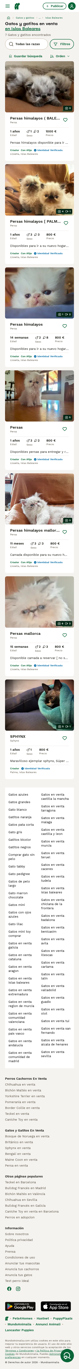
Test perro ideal (17, 1281)
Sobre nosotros (17, 1234)
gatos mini (16, 905)
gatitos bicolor (19, 840)
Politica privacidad (19, 1240)
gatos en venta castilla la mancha (55, 797)
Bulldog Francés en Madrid (25, 1188)
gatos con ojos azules (19, 914)
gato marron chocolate (18, 895)
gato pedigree (19, 874)
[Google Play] (20, 1306)
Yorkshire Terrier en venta (25, 1096)
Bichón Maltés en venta (23, 1090)
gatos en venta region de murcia (21, 1004)
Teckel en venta (17, 1114)
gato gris (15, 832)
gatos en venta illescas (52, 953)
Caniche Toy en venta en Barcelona (32, 1211)
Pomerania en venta (20, 1102)
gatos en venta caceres (52, 867)
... (40, 17)
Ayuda (9, 1246)
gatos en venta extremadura (20, 992)
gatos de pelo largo (19, 884)
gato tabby (16, 866)
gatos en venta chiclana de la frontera (52, 904)
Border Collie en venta (22, 1108)
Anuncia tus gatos (18, 1275)
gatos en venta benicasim (52, 929)
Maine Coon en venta (21, 1160)
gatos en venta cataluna (20, 957)
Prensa (10, 1251)
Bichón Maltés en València (25, 1194)
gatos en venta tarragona (52, 808)
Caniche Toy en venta (21, 1119)
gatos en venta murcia (52, 843)
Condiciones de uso (20, 1257)
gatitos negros (19, 847)
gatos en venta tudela (52, 879)
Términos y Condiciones (19, 1350)
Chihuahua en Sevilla (21, 1200)
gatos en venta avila (52, 941)
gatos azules (18, 794)
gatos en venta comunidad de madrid (20, 1057)
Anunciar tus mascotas (22, 1263)
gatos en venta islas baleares (20, 980)
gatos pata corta (21, 825)
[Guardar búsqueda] (67, 1355)
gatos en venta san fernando (56, 1031)
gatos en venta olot (52, 1011)
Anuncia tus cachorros (22, 1269)
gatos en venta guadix (52, 1000)
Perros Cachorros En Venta (26, 1079)
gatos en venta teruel (52, 855)
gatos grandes (19, 802)
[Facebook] (9, 1289)
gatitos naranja (19, 817)
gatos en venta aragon (20, 969)
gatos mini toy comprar (19, 934)
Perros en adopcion (20, 1217)
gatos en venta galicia (20, 945)
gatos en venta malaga (52, 820)
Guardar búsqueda (28, 56)
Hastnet (43, 1318)
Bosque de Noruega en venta (27, 1136)
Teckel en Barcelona (20, 1182)
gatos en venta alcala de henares (54, 1042)
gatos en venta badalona (52, 918)
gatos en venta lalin (52, 976)
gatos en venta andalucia (20, 1043)
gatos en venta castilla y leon (52, 832)
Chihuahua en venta (20, 1084)
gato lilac (15, 924)
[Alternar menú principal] (7, 6)
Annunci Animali (48, 1324)
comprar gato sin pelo (21, 857)
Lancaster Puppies (19, 1330)
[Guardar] (65, 120)
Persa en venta (16, 1165)
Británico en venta (19, 1142)
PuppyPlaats (62, 1318)
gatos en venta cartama (52, 965)
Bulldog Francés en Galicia (25, 1206)
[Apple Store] (56, 1306)
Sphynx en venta (18, 1148)
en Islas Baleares (22, 28)
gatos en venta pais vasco (20, 1031)
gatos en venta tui (55, 1021)
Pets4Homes (22, 1318)
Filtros (65, 44)
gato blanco (17, 809)
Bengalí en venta (18, 1154)
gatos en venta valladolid (52, 988)
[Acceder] (72, 6)
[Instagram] (18, 1289)
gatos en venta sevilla (52, 1054)
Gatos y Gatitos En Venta (24, 1130)
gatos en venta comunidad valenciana (20, 1018)
